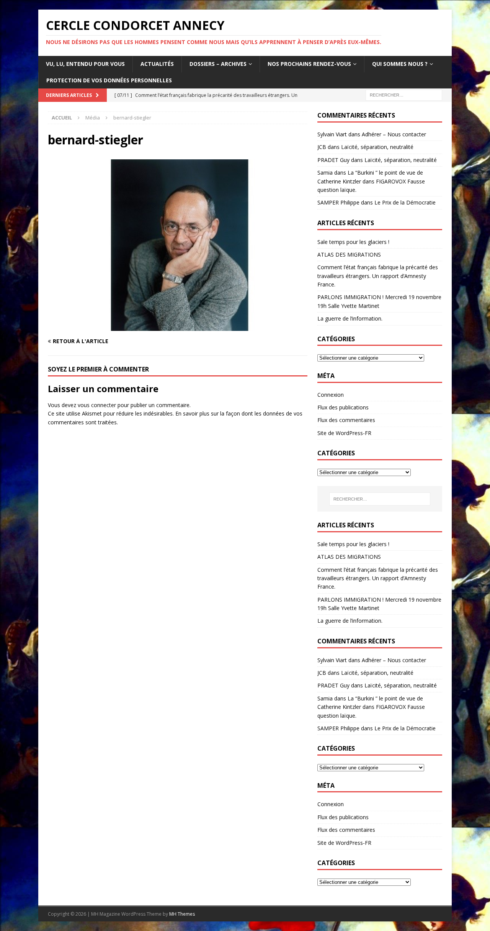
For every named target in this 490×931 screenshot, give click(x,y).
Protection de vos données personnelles (109, 80)
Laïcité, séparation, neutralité (377, 147)
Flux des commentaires (346, 420)
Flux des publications (343, 407)
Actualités (157, 63)
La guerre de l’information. (349, 318)
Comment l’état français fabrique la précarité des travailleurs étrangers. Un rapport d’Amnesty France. (377, 275)
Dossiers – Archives (218, 63)
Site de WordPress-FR (344, 433)
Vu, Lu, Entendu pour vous (85, 63)
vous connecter (97, 405)
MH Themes (182, 914)
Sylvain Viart (332, 134)
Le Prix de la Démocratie (405, 202)
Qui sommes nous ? (400, 63)
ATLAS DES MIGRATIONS (349, 254)
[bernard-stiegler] (177, 326)
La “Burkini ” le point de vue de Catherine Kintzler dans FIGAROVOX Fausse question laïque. (371, 181)
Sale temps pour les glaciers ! (353, 241)
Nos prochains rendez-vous (309, 63)
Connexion (330, 394)
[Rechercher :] (404, 94)
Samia (325, 172)
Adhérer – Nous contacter (394, 134)
